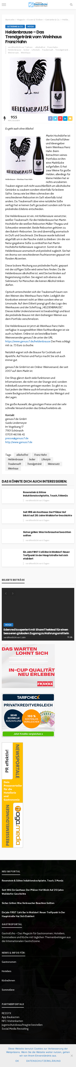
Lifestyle (36, 50)
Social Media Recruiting (15, 1028)
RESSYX (6, 1013)
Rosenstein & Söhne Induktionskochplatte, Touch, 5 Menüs (45, 494)
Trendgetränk (61, 50)
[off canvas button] (4, 4)
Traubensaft (47, 50)
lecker (27, 50)
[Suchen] (71, 4)
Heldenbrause (14, 50)
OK (17, 1060)
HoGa (31, 26)
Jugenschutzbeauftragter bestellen (22, 1024)
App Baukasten (10, 1017)
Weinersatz (13, 52)
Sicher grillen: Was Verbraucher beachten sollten (47, 534)
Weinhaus (25, 52)
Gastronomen (9, 961)
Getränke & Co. (15, 26)
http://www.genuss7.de (18, 442)
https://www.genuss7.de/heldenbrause (28, 341)
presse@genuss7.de (16, 438)
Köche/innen (8, 980)
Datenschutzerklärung (43, 1060)
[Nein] (71, 1055)
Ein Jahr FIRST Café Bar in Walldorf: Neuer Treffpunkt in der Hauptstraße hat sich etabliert (46, 555)
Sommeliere (8, 989)
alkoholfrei (40, 47)
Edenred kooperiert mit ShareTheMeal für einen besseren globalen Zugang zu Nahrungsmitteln (36, 631)
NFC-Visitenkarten (12, 1021)
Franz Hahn (52, 47)
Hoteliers (6, 971)
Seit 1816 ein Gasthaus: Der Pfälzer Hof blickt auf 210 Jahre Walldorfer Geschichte (47, 514)
